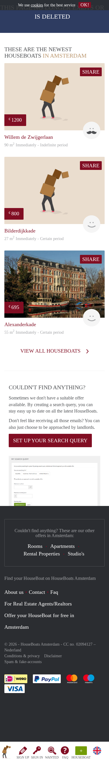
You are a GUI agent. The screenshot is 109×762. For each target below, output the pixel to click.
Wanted (52, 757)
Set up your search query (50, 440)
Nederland (12, 650)
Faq (54, 592)
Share (90, 72)
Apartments (62, 546)
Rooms (35, 546)
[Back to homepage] (6, 753)
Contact (37, 592)
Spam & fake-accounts (23, 662)
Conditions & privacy (22, 656)
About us (14, 592)
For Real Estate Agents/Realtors (38, 604)
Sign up (23, 757)
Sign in (37, 757)
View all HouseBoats (51, 351)
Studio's (76, 554)
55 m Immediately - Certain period (34, 332)
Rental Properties (42, 554)
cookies (37, 5)
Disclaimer (53, 656)
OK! (85, 4)
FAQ (65, 757)
